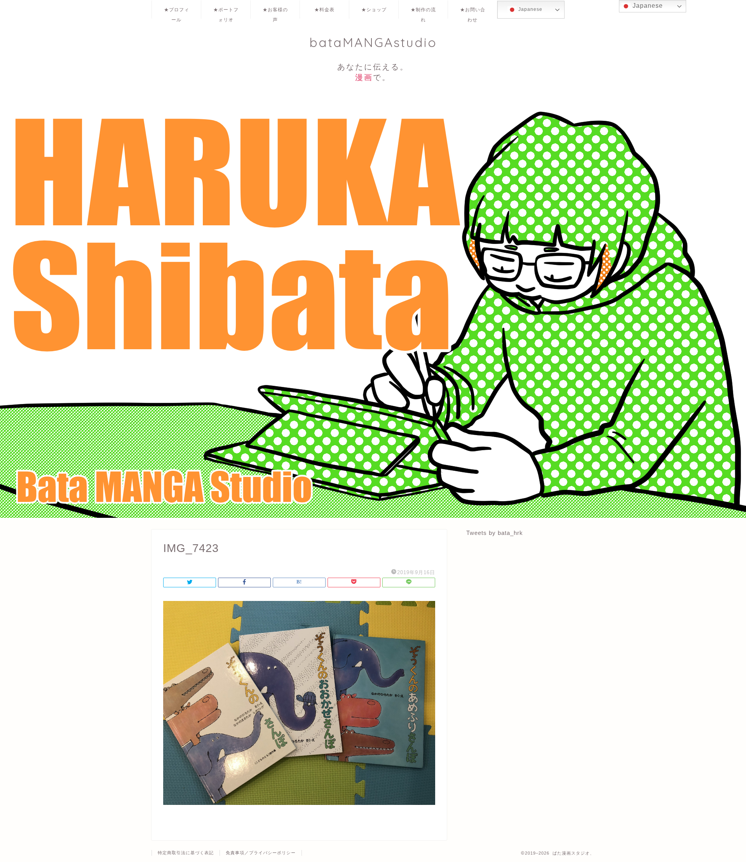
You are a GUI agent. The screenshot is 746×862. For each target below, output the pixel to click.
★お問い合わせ (472, 13)
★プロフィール (176, 13)
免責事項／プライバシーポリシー (261, 852)
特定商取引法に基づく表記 (186, 852)
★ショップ (374, 9)
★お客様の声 (275, 13)
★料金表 (324, 9)
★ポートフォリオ (226, 13)
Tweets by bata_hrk (494, 532)
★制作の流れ (423, 13)
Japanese (529, 9)
